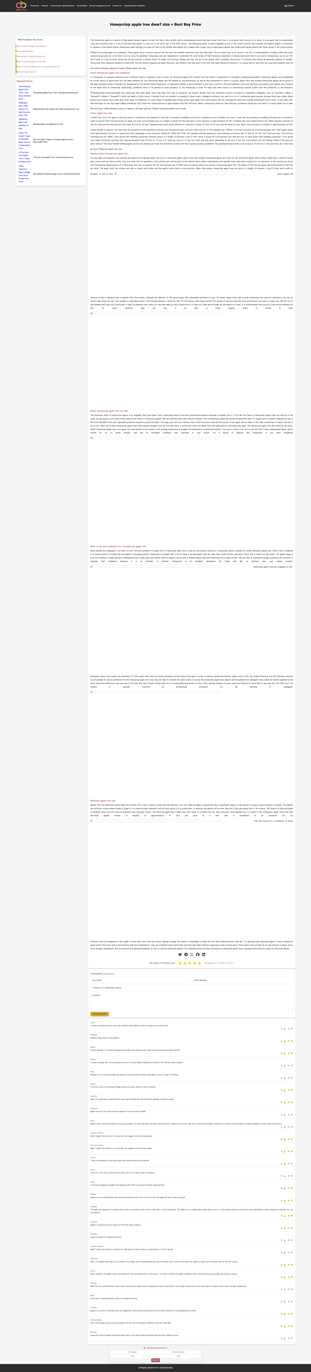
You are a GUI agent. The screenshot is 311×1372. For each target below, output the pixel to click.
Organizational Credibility (134, 6)
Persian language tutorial (99, 6)
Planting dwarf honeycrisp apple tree (30, 56)
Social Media (82, 6)
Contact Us (117, 6)
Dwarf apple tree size (24, 51)
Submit (155, 1360)
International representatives (62, 6)
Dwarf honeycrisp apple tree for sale (31, 62)
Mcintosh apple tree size (26, 72)
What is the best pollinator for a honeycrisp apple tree (38, 67)
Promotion (34, 6)
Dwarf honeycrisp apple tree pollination (31, 46)
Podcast (44, 6)
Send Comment (100, 1014)
